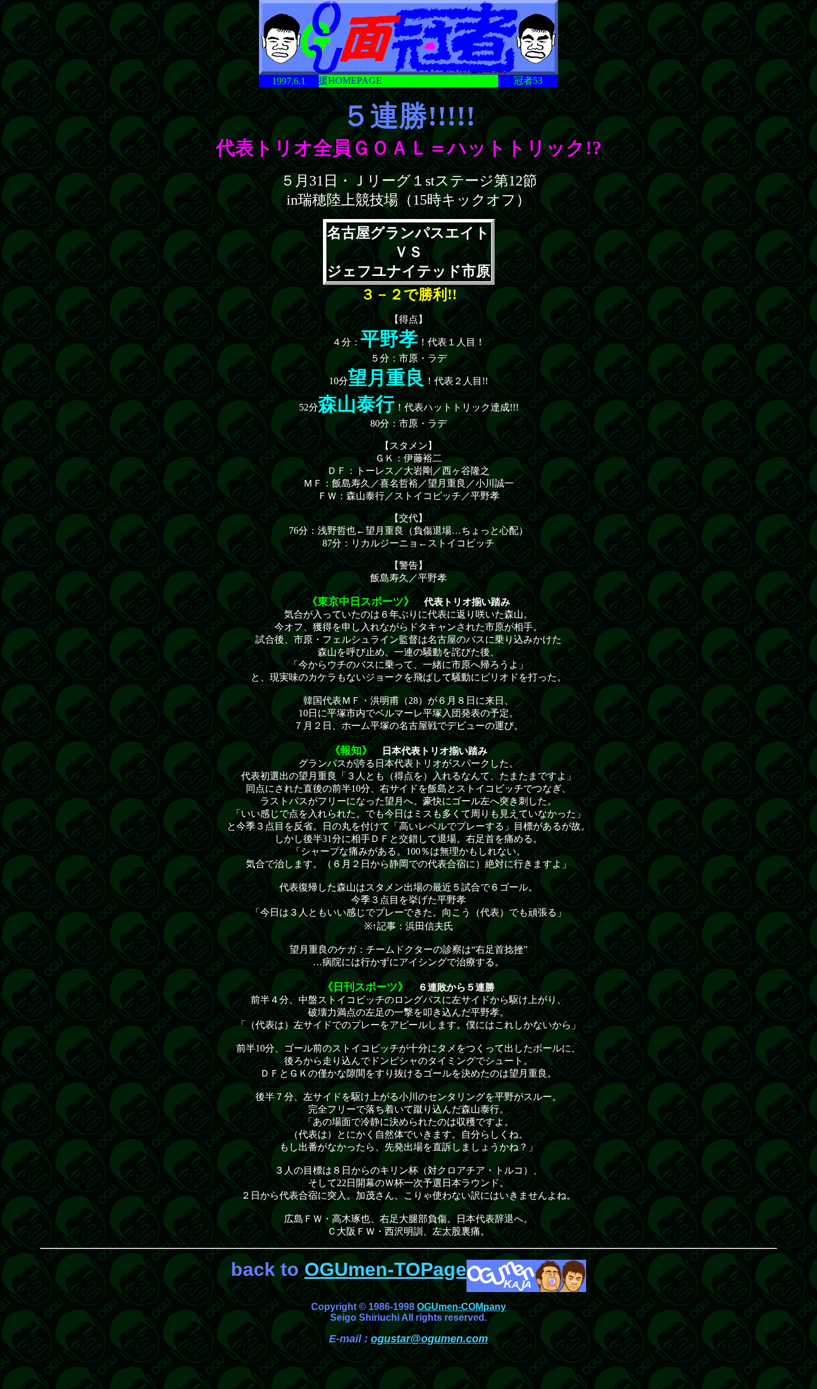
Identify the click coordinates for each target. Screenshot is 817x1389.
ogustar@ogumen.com (429, 1339)
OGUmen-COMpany (461, 1307)
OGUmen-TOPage (385, 1269)
